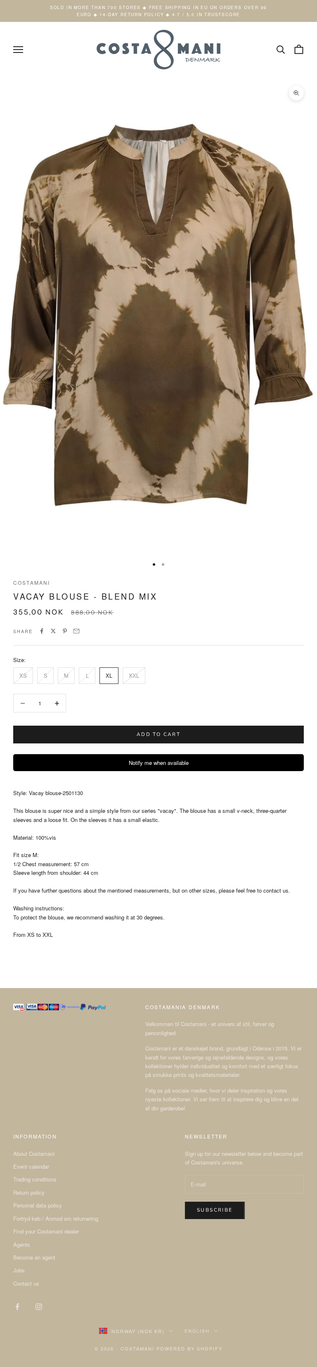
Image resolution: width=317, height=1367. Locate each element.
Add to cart (158, 734)
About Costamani (33, 1153)
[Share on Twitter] (53, 631)
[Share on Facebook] (41, 631)
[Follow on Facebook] (17, 1307)
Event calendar (31, 1166)
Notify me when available (159, 763)
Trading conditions (35, 1179)
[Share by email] (76, 631)
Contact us (26, 1283)
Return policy (29, 1192)
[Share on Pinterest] (65, 631)
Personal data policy (37, 1205)
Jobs (19, 1270)
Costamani (31, 582)
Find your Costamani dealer (46, 1231)
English (197, 1331)
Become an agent (34, 1257)
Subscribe (215, 1210)
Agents (21, 1244)
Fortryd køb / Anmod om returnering (55, 1218)
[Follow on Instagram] (39, 1307)
